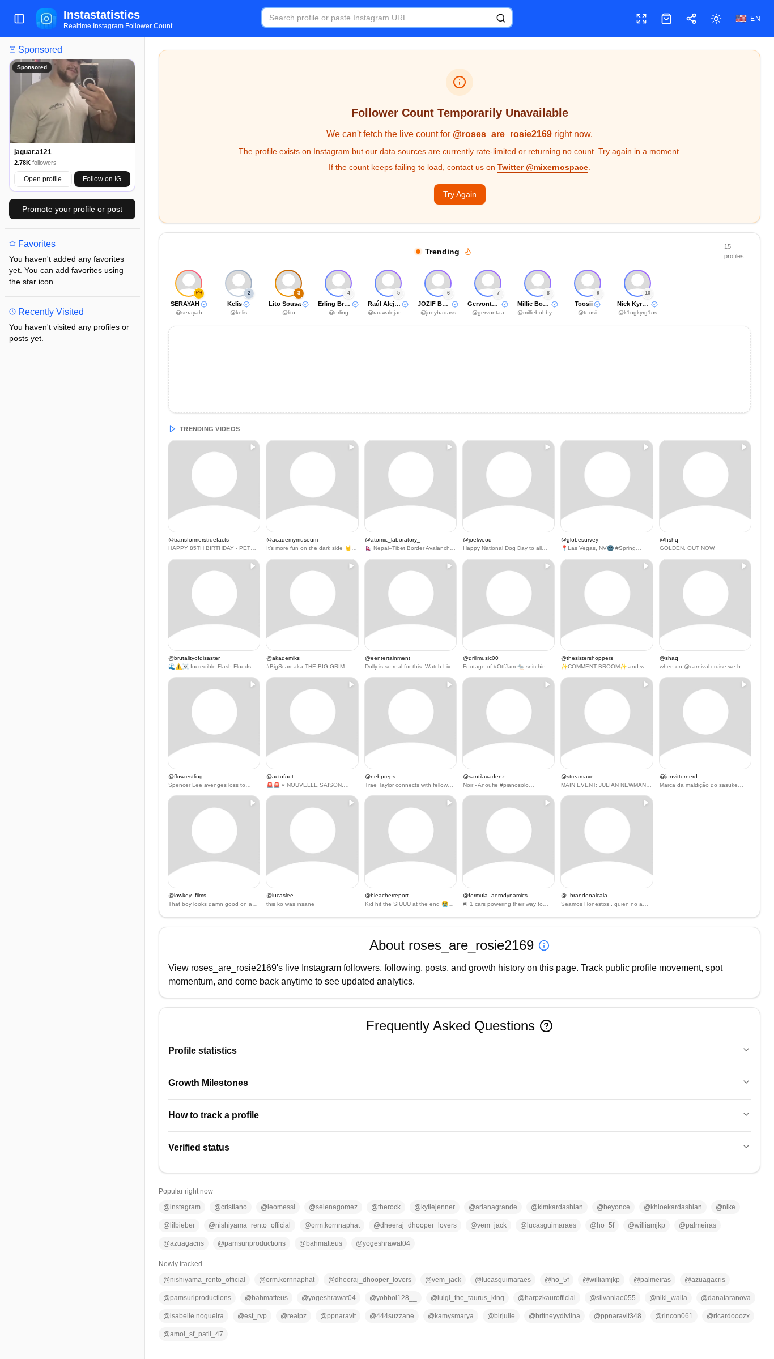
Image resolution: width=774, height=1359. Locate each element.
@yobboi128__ (393, 1298)
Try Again (460, 194)
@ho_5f (602, 1225)
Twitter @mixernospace (542, 167)
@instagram (182, 1207)
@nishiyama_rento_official (250, 1225)
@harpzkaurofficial (547, 1298)
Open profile (43, 179)
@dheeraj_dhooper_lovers (415, 1225)
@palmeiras (697, 1225)
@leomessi (278, 1207)
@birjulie (501, 1316)
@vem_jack (488, 1225)
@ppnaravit (338, 1316)
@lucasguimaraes (548, 1225)
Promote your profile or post (72, 209)
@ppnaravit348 (617, 1316)
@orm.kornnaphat (332, 1225)
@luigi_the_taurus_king (467, 1298)
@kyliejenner (434, 1207)
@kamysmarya (451, 1316)
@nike (725, 1207)
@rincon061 (674, 1316)
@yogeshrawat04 (383, 1243)
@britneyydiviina (554, 1316)
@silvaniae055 (612, 1298)
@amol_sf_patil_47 (193, 1334)
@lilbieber (179, 1225)
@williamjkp (646, 1225)
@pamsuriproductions (252, 1243)
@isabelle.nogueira (193, 1316)
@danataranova (726, 1298)
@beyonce (613, 1207)
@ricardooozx (728, 1316)
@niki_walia (668, 1298)
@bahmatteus (320, 1243)
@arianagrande (493, 1207)
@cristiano (230, 1207)
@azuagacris (183, 1243)
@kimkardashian (557, 1207)
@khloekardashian (673, 1207)
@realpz (293, 1316)
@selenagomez (333, 1207)
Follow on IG (102, 179)
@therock (386, 1207)
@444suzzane (391, 1316)
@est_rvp (252, 1316)
